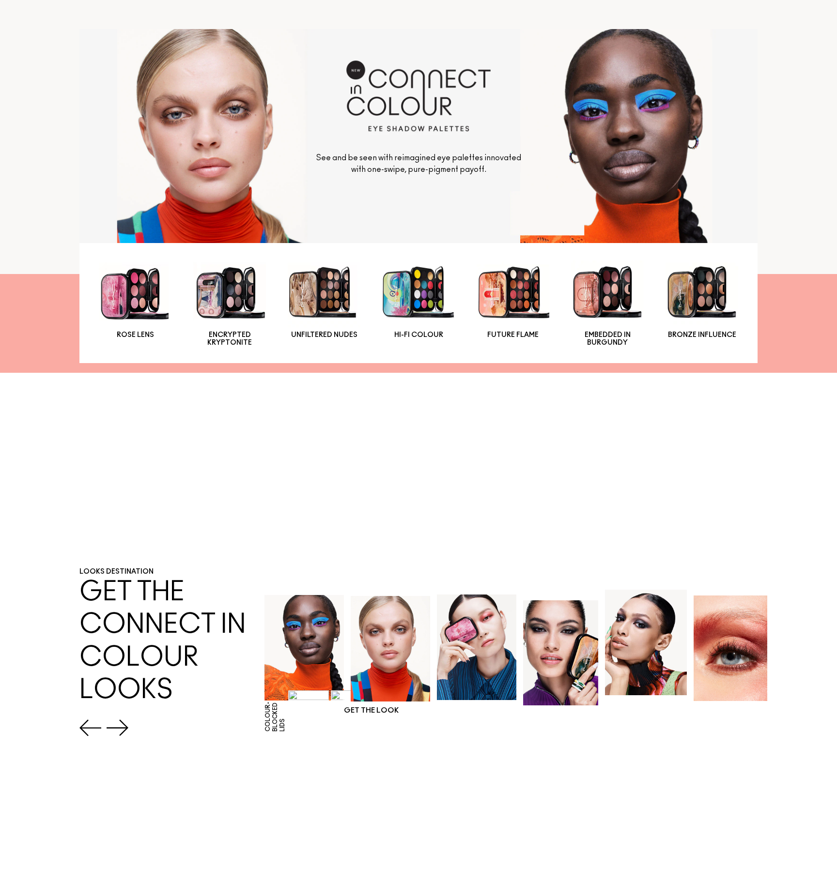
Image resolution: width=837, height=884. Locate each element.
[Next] (117, 728)
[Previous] (90, 728)
